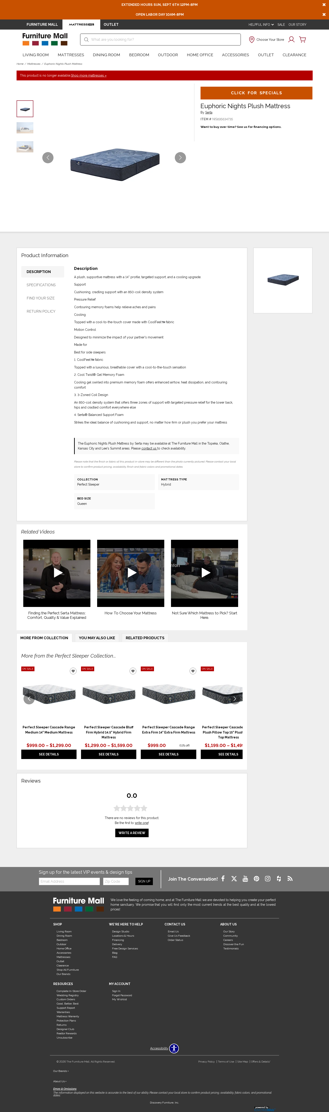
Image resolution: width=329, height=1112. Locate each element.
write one (141, 823)
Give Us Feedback (179, 935)
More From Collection (44, 638)
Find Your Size (41, 298)
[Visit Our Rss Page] (290, 879)
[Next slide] (234, 698)
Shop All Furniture (68, 969)
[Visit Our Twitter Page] (235, 879)
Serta (208, 112)
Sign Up (144, 881)
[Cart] (302, 40)
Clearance (294, 55)
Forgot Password (122, 995)
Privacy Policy (206, 1061)
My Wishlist (119, 999)
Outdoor (168, 55)
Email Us (173, 931)
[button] (266, 39)
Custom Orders (66, 999)
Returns (61, 1024)
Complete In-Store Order (71, 990)
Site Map (242, 1061)
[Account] (291, 40)
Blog (115, 952)
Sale (281, 24)
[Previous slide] (29, 698)
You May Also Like (97, 638)
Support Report (66, 1007)
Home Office (200, 55)
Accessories (235, 55)
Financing (118, 940)
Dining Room (106, 55)
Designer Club (65, 1029)
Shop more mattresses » (89, 75)
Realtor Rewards (67, 1033)
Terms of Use (226, 1061)
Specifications (41, 285)
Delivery (117, 944)
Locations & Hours (123, 935)
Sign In (116, 990)
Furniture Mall (42, 24)
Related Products (145, 638)
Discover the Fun (233, 944)
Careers (228, 940)
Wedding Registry (68, 995)
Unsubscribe (64, 1037)
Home (20, 63)
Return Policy (41, 311)
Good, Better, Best (68, 1003)
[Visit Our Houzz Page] (279, 879)
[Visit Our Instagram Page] (268, 879)
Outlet (266, 55)
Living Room (36, 55)
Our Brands (63, 974)
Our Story (297, 24)
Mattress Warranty (68, 1016)
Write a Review (132, 833)
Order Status (175, 940)
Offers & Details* (261, 1061)
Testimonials (231, 948)
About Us (59, 1081)
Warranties (63, 1012)
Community (230, 935)
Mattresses (71, 55)
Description (39, 272)
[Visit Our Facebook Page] (223, 879)
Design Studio (120, 931)
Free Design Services (125, 948)
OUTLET (111, 24)
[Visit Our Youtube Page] (246, 879)
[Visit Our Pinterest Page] (257, 879)
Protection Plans (66, 1020)
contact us (149, 448)
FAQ (114, 957)
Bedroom (139, 55)
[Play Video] (57, 573)
